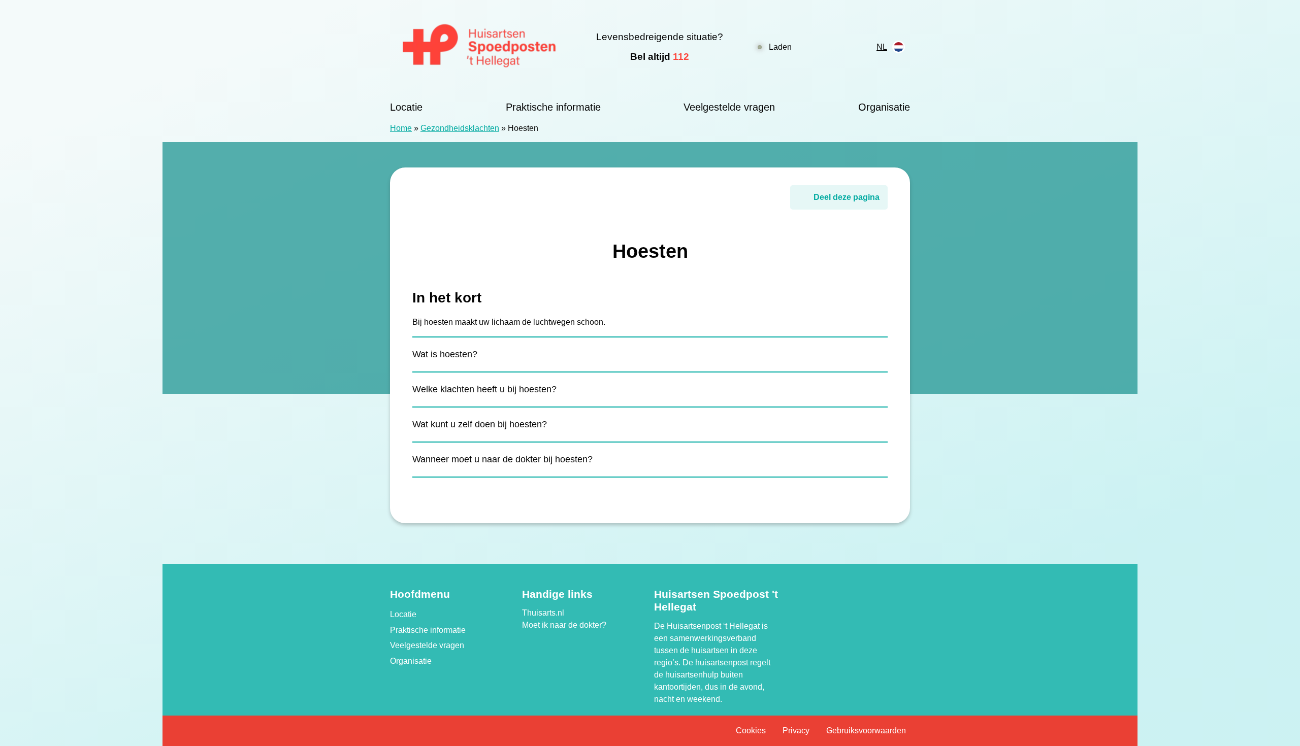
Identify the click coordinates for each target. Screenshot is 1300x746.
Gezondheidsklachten (459, 128)
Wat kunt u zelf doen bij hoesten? (479, 424)
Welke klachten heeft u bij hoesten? (484, 389)
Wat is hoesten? (444, 354)
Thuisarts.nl (543, 612)
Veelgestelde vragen (729, 107)
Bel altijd (659, 56)
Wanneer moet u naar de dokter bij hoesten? (502, 459)
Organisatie (884, 107)
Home (401, 128)
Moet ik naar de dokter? (564, 625)
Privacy (796, 730)
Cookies (751, 730)
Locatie (406, 107)
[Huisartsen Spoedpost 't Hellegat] (479, 47)
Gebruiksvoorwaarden (866, 730)
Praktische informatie (553, 107)
